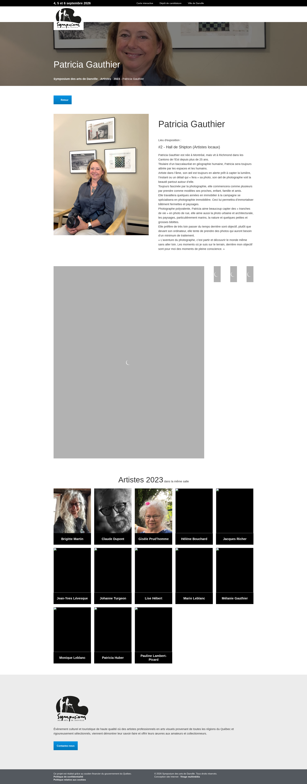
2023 (117, 78)
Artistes (105, 78)
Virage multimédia (190, 776)
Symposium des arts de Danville (140, 18)
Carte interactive (145, 3)
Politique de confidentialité (68, 776)
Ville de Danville (196, 3)
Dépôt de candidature (170, 3)
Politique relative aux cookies (70, 779)
